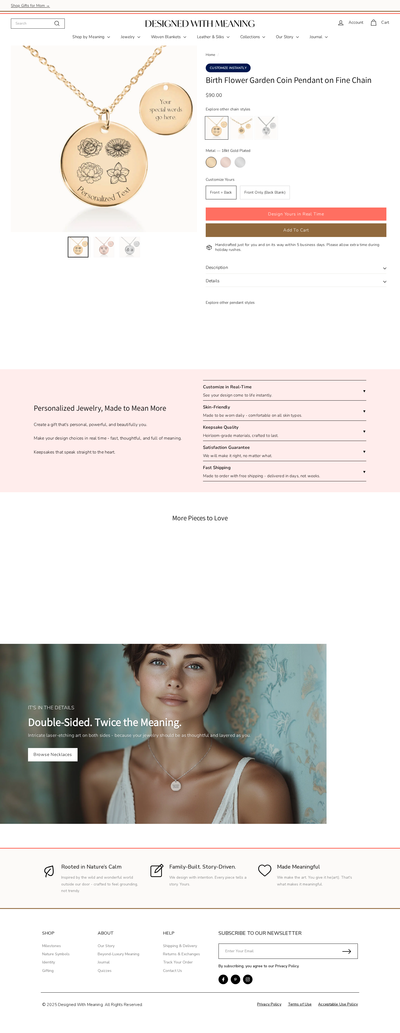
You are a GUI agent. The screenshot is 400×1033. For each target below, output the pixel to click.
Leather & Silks (211, 37)
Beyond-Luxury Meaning (118, 954)
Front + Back (221, 192)
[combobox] (38, 23)
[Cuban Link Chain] (266, 128)
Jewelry (128, 37)
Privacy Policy (287, 966)
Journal (317, 37)
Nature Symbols (56, 954)
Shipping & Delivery (180, 945)
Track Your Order (178, 962)
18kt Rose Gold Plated (225, 162)
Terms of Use (300, 1004)
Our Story (285, 37)
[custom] (223, 979)
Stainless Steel (240, 162)
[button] (296, 214)
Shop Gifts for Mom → (30, 5)
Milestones (51, 945)
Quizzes (105, 970)
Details (213, 281)
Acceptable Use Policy (338, 1004)
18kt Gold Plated (211, 162)
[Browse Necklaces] (200, 734)
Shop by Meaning (89, 37)
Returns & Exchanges (181, 954)
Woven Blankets (166, 37)
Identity (48, 962)
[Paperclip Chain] (241, 128)
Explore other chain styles (228, 109)
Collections (250, 37)
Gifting (48, 970)
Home (211, 54)
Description (217, 268)
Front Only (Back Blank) (264, 192)
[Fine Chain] (216, 128)
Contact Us (172, 970)
